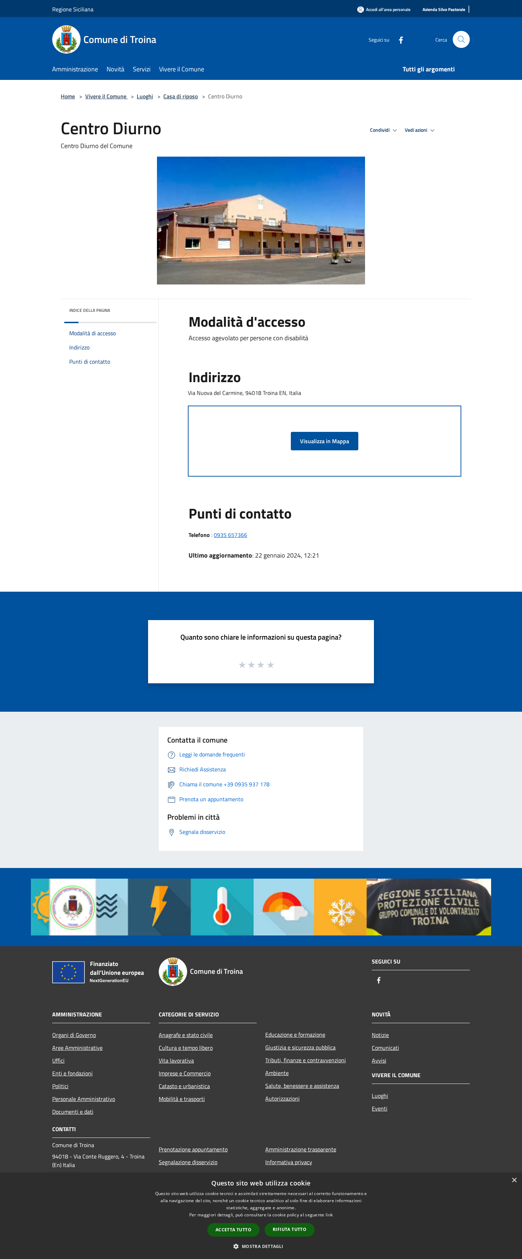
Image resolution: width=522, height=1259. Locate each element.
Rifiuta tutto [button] (289, 1229)
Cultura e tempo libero (186, 1047)
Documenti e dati (72, 1111)
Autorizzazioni (282, 1098)
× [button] (514, 1180)
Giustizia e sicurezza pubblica (300, 1047)
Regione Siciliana (72, 9)
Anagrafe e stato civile (186, 1035)
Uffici (58, 1060)
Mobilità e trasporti (182, 1099)
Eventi (379, 1108)
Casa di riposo (180, 96)
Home (68, 96)
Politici (60, 1086)
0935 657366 (230, 535)
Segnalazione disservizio (188, 1162)
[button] (261, 1246)
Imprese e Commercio (185, 1073)
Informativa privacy (288, 1162)
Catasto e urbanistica (184, 1086)
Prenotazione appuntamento (193, 1149)
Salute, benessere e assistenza (302, 1085)
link (329, 1215)
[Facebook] (398, 39)
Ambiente (277, 1073)
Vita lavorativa (176, 1060)
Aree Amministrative (77, 1047)
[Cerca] (461, 39)
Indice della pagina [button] (89, 310)
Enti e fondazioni (72, 1073)
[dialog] (261, 1216)
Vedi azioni (416, 130)
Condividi (380, 130)
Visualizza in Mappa (324, 441)
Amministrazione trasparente (300, 1149)
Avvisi (379, 1060)
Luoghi (145, 96)
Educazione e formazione (295, 1034)
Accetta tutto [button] (233, 1230)
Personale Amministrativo (83, 1099)
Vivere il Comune (106, 96)
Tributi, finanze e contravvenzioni (305, 1060)
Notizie (380, 1035)
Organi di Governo (74, 1035)
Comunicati (385, 1047)
